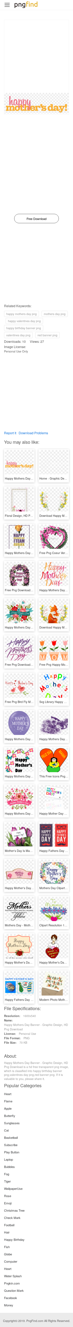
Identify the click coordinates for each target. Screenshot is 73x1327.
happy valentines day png (24, 321)
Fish (7, 1247)
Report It (10, 433)
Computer (10, 1261)
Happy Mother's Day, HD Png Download (30, 888)
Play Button (11, 1152)
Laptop (8, 1159)
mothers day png (54, 314)
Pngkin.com (12, 1283)
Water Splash (13, 1276)
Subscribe (10, 1145)
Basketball (11, 1137)
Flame (8, 1101)
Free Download (36, 219)
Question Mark (14, 1290)
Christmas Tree (14, 1210)
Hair (7, 1232)
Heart (7, 1094)
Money (8, 1305)
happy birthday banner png (23, 328)
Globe (8, 1254)
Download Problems (33, 433)
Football (9, 1225)
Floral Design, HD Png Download (26, 516)
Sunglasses (12, 1123)
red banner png (47, 335)
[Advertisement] (36, 56)
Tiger (7, 1181)
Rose (7, 1196)
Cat (6, 1130)
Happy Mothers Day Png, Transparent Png (32, 813)
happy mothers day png (21, 314)
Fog (6, 1174)
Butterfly (9, 1116)
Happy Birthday (14, 1239)
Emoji (8, 1203)
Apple (8, 1108)
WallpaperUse (13, 1188)
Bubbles (9, 1167)
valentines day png (18, 335)
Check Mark (12, 1218)
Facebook (10, 1298)
